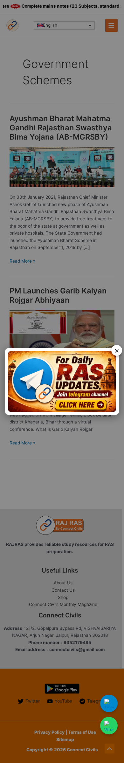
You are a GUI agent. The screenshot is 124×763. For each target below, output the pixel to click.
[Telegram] (109, 703)
